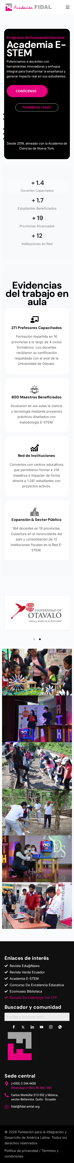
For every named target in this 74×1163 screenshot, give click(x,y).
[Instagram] (51, 1027)
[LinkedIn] (32, 1027)
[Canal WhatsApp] (60, 1027)
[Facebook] (14, 1027)
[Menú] (67, 7)
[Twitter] (23, 1027)
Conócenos (26, 91)
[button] (34, 639)
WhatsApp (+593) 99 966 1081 (31, 1088)
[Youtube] (41, 1027)
